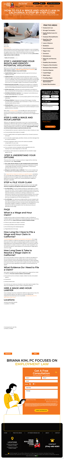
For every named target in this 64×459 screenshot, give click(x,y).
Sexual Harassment (48, 48)
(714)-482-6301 (23, 3)
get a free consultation (53, 3)
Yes (47, 101)
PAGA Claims (46, 75)
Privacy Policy (46, 121)
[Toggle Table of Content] (16, 58)
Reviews (52, 6)
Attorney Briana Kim (34, 432)
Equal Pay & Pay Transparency (47, 40)
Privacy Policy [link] (51, 453)
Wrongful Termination (49, 30)
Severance (46, 53)
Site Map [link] (46, 453)
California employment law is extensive (25, 69)
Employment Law (7, 47)
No (50, 101)
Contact (57, 432)
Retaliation (46, 46)
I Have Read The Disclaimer (52, 399)
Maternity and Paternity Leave (49, 59)
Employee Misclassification (50, 37)
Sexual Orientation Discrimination (48, 81)
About (21, 6)
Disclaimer (27, 399)
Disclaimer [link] (41, 453)
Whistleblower (47, 56)
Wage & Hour (46, 51)
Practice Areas (29, 6)
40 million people (14, 110)
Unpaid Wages (47, 73)
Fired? (43, 101)
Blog (46, 6)
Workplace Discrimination (50, 67)
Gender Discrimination (49, 84)
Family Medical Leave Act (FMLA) (50, 33)
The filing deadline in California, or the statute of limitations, (18, 239)
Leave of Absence (48, 43)
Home (16, 6)
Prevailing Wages (47, 78)
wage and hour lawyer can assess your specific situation (19, 174)
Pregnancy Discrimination (50, 65)
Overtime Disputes (48, 70)
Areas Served (39, 6)
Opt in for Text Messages (47, 111)
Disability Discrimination (50, 62)
